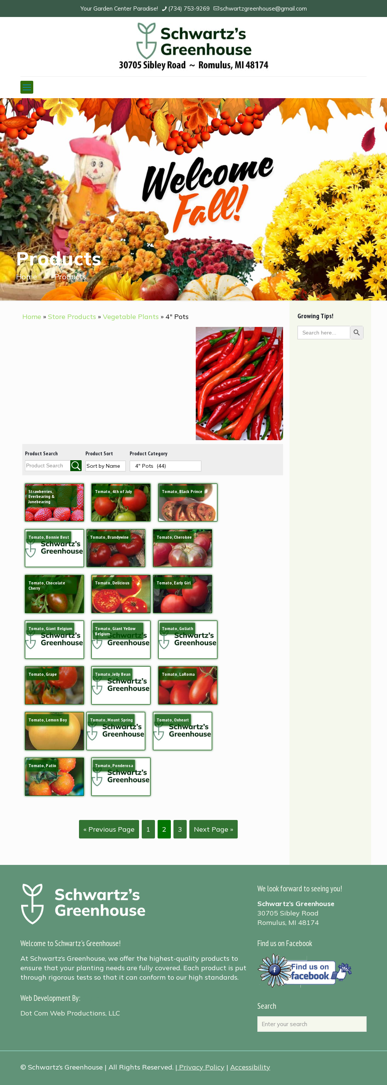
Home (26, 276)
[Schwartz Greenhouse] (193, 46)
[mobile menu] (26, 87)
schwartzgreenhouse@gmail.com (263, 8)
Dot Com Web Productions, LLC (70, 1013)
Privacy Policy (201, 1067)
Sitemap (94, 998)
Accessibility (250, 1067)
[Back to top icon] (351, 1069)
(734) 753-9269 (189, 8)
